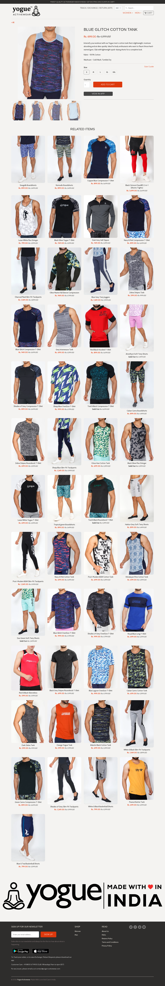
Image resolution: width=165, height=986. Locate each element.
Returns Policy (107, 938)
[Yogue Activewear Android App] (21, 954)
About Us (105, 931)
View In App (98, 94)
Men (138, 13)
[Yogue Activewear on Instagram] (140, 927)
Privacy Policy (107, 946)
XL (107, 72)
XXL (114, 72)
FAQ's (104, 935)
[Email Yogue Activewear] (144, 927)
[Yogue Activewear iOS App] (40, 954)
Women (128, 13)
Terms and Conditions (110, 942)
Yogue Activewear (23, 980)
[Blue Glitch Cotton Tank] (46, 63)
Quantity (87, 80)
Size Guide (149, 66)
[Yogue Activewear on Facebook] (135, 927)
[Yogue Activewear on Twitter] (131, 927)
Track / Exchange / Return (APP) (96, 8)
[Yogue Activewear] (26, 11)
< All (12, 22)
